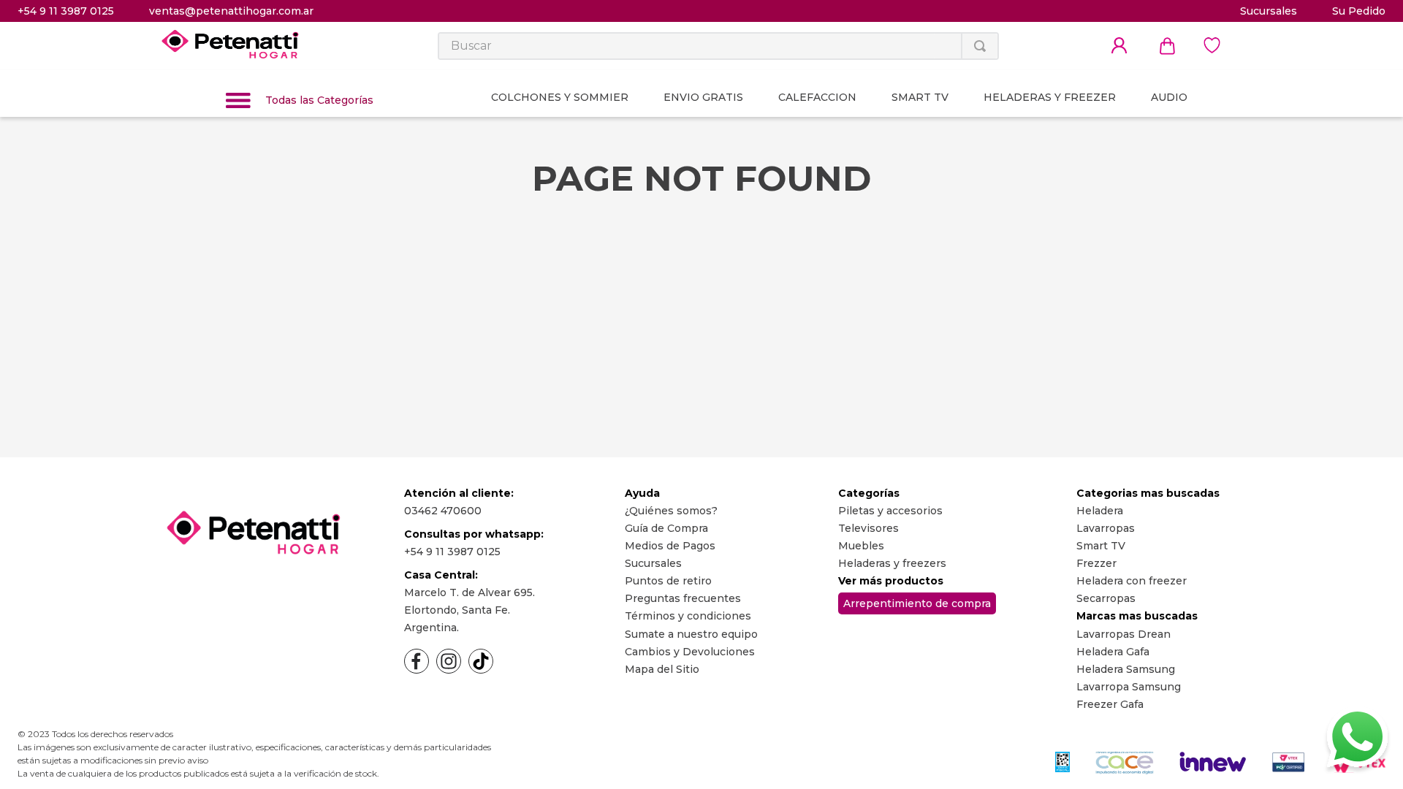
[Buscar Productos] (979, 46)
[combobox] (718, 46)
